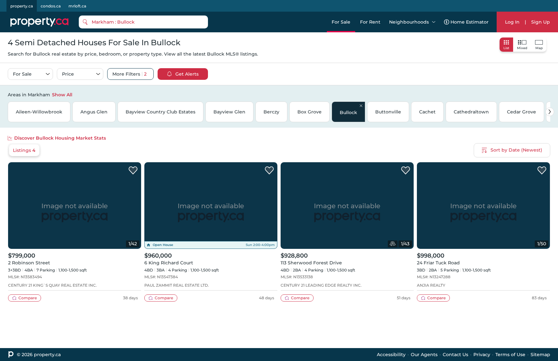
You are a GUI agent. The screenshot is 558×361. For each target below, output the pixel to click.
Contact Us (455, 354)
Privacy (481, 354)
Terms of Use (510, 354)
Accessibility (391, 354)
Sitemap (540, 354)
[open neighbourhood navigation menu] (433, 22)
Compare (27, 297)
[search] (143, 22)
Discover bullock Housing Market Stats (60, 138)
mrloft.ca (77, 6)
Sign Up (540, 22)
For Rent (370, 22)
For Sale (341, 22)
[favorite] (133, 170)
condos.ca (51, 6)
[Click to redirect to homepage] (39, 22)
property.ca (21, 6)
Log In (512, 22)
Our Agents (424, 354)
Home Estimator (469, 22)
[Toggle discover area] (549, 94)
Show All (62, 95)
